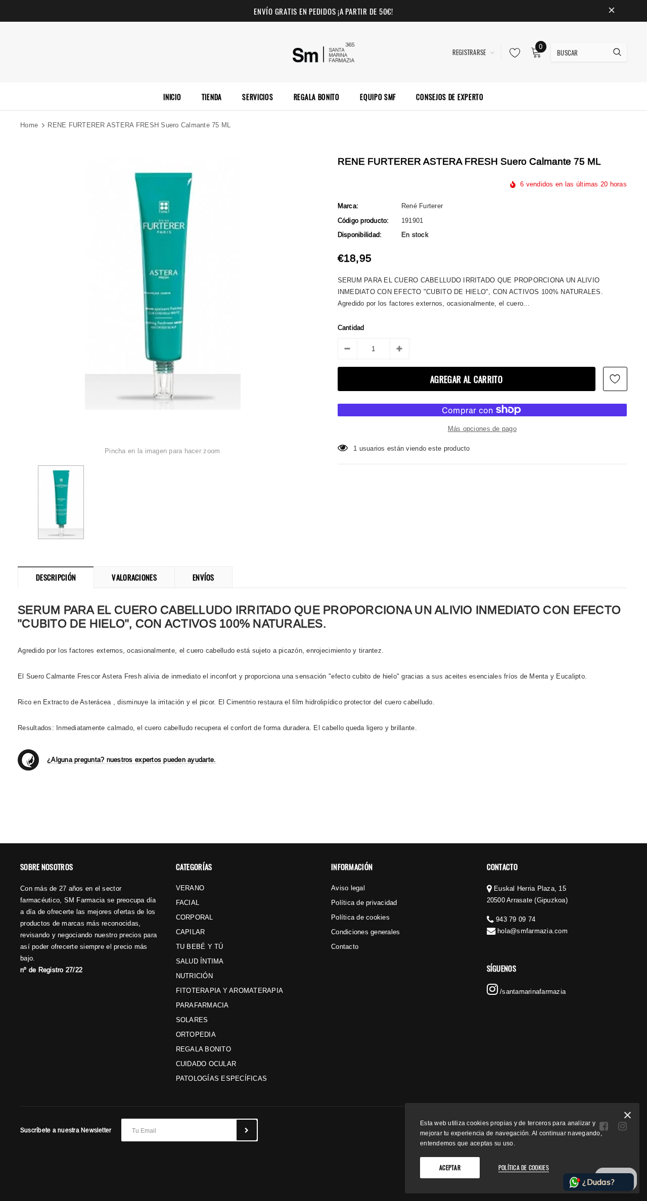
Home (29, 125)
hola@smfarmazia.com (532, 931)
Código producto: (363, 220)
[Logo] (324, 51)
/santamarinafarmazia (532, 991)
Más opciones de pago (482, 428)
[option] (162, 283)
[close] (612, 11)
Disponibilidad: (360, 234)
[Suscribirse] (247, 1130)
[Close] (627, 1117)
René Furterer (422, 206)
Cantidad (351, 327)
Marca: (348, 206)
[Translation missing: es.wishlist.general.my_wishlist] (512, 52)
